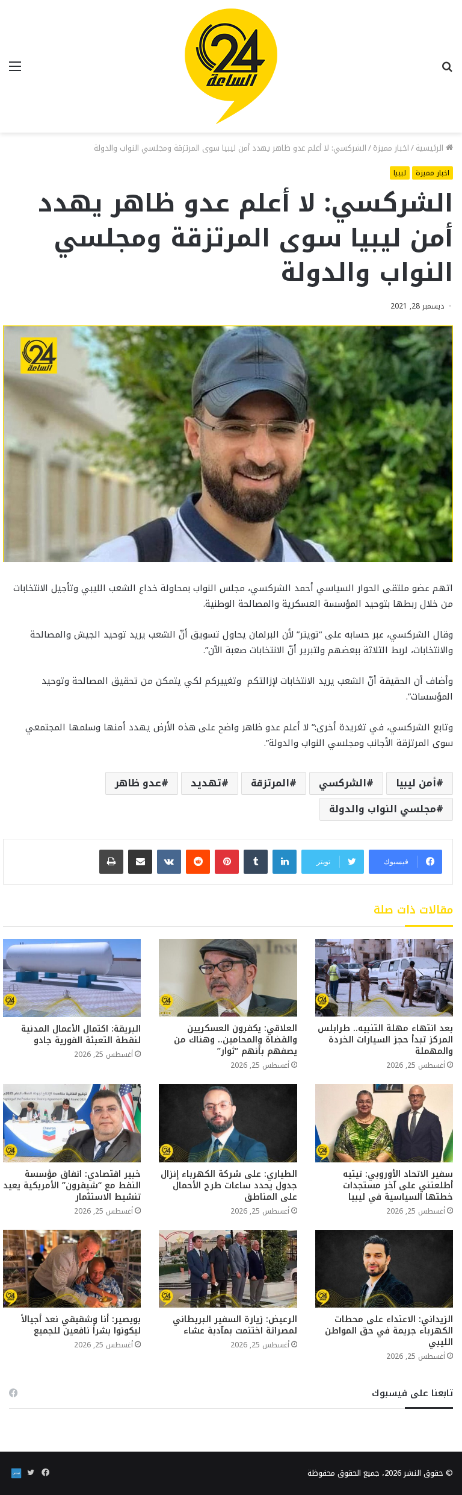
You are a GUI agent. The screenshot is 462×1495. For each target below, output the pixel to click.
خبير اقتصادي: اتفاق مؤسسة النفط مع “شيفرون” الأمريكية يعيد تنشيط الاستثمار (72, 1185)
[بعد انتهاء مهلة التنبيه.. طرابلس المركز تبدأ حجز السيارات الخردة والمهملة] (384, 978)
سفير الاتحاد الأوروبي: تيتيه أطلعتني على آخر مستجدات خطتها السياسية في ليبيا (398, 1185)
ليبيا (399, 173)
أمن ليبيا (416, 783)
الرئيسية (431, 147)
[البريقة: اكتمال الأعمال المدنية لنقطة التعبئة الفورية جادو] (72, 978)
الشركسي (342, 783)
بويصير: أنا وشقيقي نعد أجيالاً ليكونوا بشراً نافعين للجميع (81, 1325)
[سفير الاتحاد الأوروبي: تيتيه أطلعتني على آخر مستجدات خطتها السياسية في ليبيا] (384, 1123)
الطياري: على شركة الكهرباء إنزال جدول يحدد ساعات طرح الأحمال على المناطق (229, 1185)
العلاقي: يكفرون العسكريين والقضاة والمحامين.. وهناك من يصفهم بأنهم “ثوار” (235, 1039)
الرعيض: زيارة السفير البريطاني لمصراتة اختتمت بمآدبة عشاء (235, 1325)
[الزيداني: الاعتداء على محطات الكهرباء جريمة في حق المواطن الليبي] (384, 1269)
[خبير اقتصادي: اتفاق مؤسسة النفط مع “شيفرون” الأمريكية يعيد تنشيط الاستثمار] (72, 1123)
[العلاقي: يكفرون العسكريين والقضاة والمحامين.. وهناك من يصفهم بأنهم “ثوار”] (228, 978)
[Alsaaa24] (231, 66)
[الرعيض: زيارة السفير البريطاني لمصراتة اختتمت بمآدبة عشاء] (228, 1269)
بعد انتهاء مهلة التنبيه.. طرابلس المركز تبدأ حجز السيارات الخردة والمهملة (385, 1039)
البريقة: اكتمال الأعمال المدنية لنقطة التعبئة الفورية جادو (81, 1034)
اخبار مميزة (391, 147)
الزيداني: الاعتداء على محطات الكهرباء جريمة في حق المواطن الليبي (389, 1330)
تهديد (206, 783)
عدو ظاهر (138, 783)
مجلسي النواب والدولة (382, 809)
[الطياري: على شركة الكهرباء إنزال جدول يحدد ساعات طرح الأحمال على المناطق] (228, 1123)
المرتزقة (270, 783)
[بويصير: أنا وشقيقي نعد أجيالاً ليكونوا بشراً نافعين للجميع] (72, 1269)
